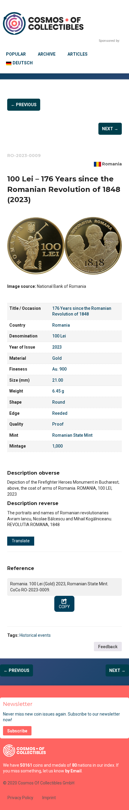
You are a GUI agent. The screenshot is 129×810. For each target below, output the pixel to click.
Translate (21, 540)
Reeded (60, 413)
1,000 (57, 446)
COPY (64, 606)
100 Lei (59, 336)
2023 (57, 347)
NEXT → (110, 128)
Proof (58, 424)
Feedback (108, 646)
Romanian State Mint (72, 435)
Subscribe (17, 730)
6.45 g (58, 391)
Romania (112, 164)
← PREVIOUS (24, 104)
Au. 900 (59, 369)
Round (58, 402)
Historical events (35, 635)
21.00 (57, 380)
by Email (73, 770)
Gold (57, 358)
